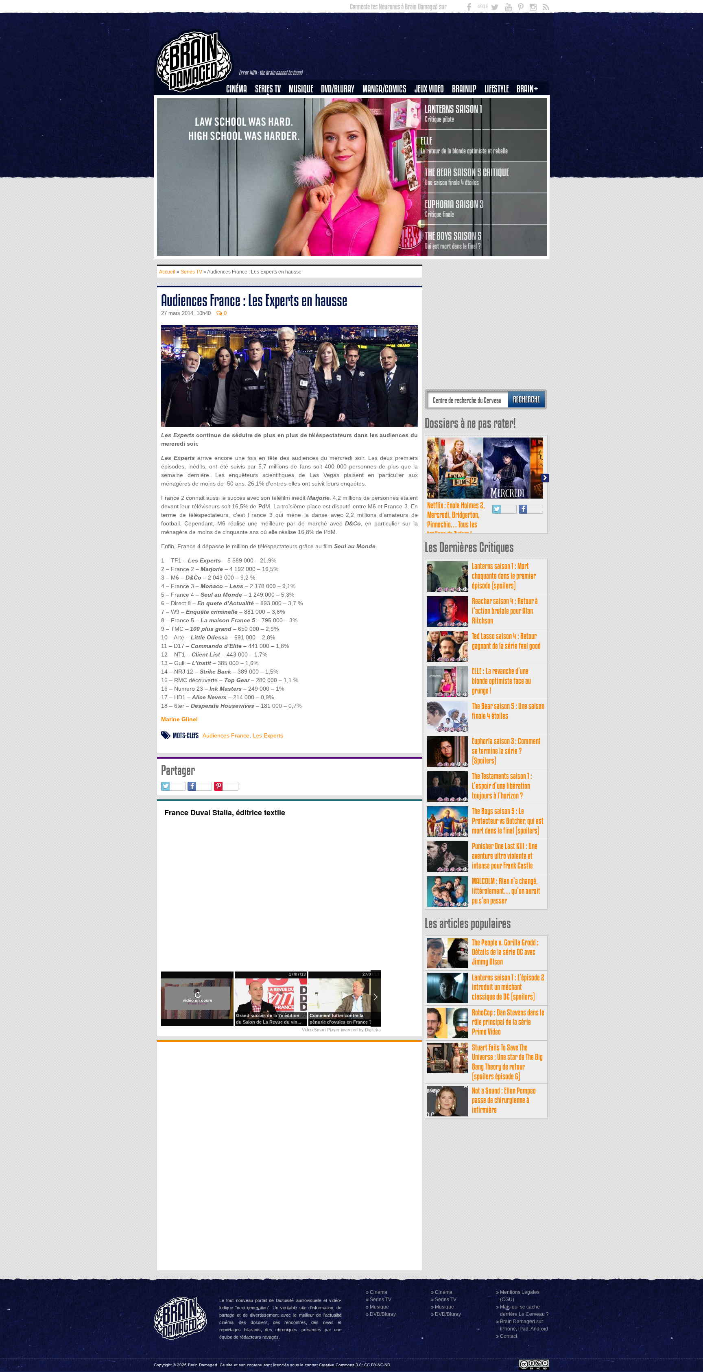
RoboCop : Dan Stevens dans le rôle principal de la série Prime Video (508, 1022)
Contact (508, 1336)
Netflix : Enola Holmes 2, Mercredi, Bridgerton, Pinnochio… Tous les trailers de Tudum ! (456, 520)
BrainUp (464, 88)
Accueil (167, 272)
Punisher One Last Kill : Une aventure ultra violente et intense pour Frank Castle (504, 855)
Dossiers (239, 116)
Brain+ (527, 88)
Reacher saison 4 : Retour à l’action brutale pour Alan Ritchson (505, 610)
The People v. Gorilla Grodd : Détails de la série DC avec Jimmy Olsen (505, 952)
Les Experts (268, 735)
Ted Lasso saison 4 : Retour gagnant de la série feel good (506, 640)
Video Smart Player (321, 1029)
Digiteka (373, 1029)
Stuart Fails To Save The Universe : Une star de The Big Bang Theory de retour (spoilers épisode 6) (507, 1062)
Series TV (268, 88)
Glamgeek (499, 116)
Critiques (240, 102)
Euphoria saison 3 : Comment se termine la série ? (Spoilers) (506, 750)
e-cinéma (240, 130)
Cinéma (236, 88)
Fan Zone (530, 102)
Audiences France (226, 735)
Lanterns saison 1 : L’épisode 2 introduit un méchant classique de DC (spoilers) (508, 987)
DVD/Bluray (337, 88)
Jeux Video (429, 88)
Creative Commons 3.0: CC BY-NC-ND (354, 1365)
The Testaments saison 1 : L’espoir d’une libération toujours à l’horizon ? (502, 785)
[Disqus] (289, 1155)
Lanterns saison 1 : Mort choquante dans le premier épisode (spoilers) (504, 575)
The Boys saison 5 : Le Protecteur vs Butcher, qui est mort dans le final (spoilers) (508, 820)
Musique (301, 88)
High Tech (499, 130)
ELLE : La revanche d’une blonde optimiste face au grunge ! (501, 680)
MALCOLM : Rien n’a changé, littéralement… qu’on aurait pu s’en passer (506, 890)
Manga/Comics (384, 88)
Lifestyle (497, 88)
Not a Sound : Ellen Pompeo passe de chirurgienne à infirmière (504, 1100)
